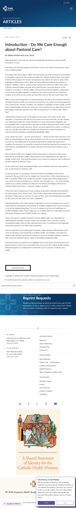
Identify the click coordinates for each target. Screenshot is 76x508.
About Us (42, 340)
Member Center (45, 381)
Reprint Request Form (31, 312)
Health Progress (8, 28)
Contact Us (43, 350)
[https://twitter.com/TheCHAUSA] (37, 404)
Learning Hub (44, 388)
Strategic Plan (44, 347)
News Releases (45, 359)
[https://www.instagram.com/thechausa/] (46, 404)
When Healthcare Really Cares (50, 372)
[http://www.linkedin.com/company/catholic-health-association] (20, 404)
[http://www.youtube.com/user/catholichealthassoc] (55, 404)
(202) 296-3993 (12, 343)
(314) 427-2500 (12, 357)
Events (41, 384)
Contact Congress (46, 391)
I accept (46, 503)
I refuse (65, 503)
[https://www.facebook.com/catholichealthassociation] (28, 404)
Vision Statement (45, 343)
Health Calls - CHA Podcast (49, 362)
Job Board (43, 394)
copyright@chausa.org (41, 280)
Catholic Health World (47, 365)
